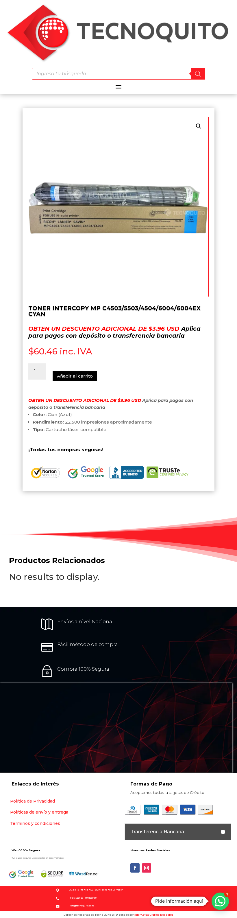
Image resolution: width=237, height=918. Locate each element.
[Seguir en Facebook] (135, 868)
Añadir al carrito (75, 376)
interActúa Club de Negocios (153, 914)
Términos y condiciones (35, 823)
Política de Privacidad (32, 801)
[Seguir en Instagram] (146, 868)
